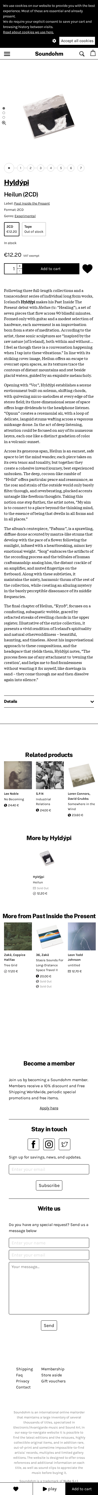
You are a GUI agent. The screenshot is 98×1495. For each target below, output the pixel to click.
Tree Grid (10, 965)
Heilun (38, 882)
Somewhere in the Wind (81, 806)
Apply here (49, 1108)
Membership (52, 1369)
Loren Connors (78, 793)
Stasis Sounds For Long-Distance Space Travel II (49, 965)
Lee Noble (11, 793)
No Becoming (14, 799)
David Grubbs (78, 799)
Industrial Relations (43, 801)
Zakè (8, 955)
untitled (74, 965)
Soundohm (49, 53)
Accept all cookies (77, 40)
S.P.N (39, 793)
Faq (19, 1375)
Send (49, 1325)
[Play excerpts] (9, 168)
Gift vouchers (53, 1381)
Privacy (22, 1381)
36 (38, 955)
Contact (23, 1387)
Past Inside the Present (32, 203)
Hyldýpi (16, 182)
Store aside (51, 1375)
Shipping (24, 1369)
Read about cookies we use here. (28, 32)
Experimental (25, 216)
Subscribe (49, 1185)
